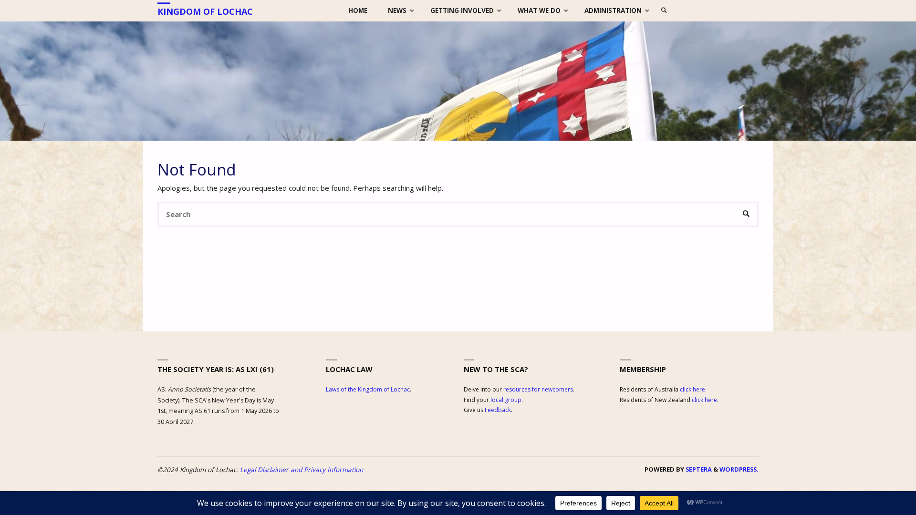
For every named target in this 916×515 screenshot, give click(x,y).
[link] (664, 10)
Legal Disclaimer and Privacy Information (301, 469)
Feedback (498, 410)
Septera (698, 469)
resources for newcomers (538, 389)
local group (505, 400)
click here (692, 389)
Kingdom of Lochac (205, 11)
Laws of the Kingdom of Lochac (368, 389)
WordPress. (739, 469)
